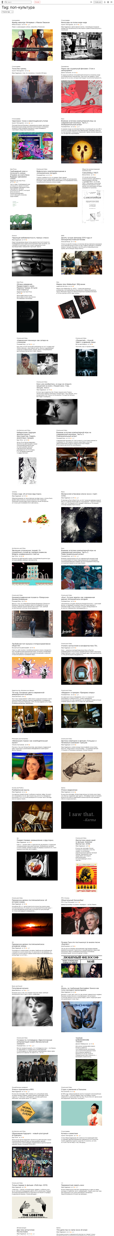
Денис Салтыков (66, 72)
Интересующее (21, 1228)
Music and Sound (17, 986)
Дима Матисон (16, 990)
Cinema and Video (42, 169)
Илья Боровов (65, 946)
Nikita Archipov (16, 24)
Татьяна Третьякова (18, 745)
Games (63, 788)
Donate (37, 2)
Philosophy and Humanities (20, 738)
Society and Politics (18, 788)
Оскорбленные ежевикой (20, 1087)
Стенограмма (65, 20)
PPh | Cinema (65, 898)
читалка (14, 492)
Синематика (65, 66)
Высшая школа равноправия (20, 647)
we (18, 838)
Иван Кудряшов (16, 240)
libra (57, 282)
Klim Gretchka (65, 1091)
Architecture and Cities (23, 430)
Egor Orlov (20, 440)
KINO (62, 235)
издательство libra (62, 286)
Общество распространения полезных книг (91, 169)
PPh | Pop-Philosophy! (68, 902)
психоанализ (16, 20)
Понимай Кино (65, 126)
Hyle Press (13, 169)
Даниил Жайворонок (82, 1044)
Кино (62, 119)
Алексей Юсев (65, 241)
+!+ (62, 1183)
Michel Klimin (86, 175)
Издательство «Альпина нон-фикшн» (23, 690)
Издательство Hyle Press (17, 180)
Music (63, 492)
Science (14, 235)
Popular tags (6, 12)
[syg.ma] (2, 2)
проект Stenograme (67, 24)
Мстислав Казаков (81, 344)
